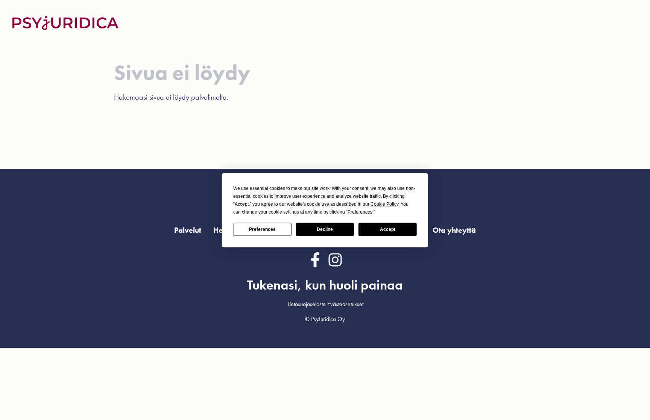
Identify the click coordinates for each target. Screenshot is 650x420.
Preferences (262, 229)
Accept (387, 229)
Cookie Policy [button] (384, 203)
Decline (325, 229)
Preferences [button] (360, 211)
